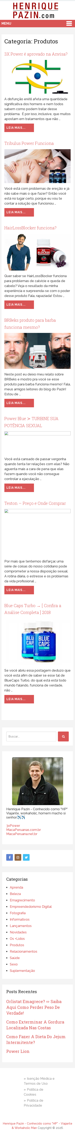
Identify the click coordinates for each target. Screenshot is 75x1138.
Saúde (15, 958)
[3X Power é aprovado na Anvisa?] (37, 77)
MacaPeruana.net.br (21, 834)
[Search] (63, 736)
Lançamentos (21, 926)
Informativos (20, 919)
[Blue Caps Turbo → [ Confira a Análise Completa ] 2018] (37, 641)
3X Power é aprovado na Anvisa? (36, 54)
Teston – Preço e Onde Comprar (35, 503)
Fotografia (18, 913)
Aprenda (16, 887)
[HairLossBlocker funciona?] (37, 252)
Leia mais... (16, 127)
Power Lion (18, 1051)
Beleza (15, 894)
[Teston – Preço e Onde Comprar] (37, 532)
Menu (6, 23)
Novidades (18, 932)
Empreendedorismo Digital (31, 907)
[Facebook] (9, 857)
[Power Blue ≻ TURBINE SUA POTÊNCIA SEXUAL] (37, 442)
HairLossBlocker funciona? (30, 227)
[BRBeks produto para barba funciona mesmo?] (37, 351)
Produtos (17, 945)
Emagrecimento (22, 900)
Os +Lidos (17, 939)
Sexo (14, 964)
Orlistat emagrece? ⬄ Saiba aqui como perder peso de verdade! (33, 1007)
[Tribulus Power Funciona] (37, 166)
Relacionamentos (23, 951)
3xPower (13, 826)
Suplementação (22, 971)
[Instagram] (18, 857)
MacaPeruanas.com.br (23, 830)
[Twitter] (26, 857)
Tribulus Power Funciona (29, 143)
